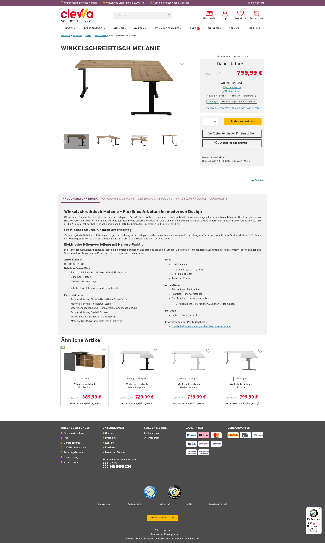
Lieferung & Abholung (155, 198)
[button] (255, 96)
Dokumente (218, 198)
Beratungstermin (73, 452)
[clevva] (84, 15)
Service (234, 28)
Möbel (69, 28)
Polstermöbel (94, 28)
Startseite (65, 36)
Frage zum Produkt (191, 198)
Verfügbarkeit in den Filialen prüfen (231, 133)
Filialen (214, 28)
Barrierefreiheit (218, 504)
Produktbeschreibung (80, 198)
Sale (193, 28)
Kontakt (109, 443)
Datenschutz (135, 504)
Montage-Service (233, 91)
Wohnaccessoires (167, 28)
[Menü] (320, 509)
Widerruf (165, 504)
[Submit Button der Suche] (169, 15)
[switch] (313, 530)
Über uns (110, 433)
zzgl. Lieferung (234, 87)
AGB (189, 504)
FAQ (65, 438)
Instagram (153, 438)
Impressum (104, 504)
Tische (88, 36)
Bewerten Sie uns (115, 452)
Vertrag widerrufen (162, 517)
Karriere (110, 448)
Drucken (259, 180)
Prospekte (111, 438)
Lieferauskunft (71, 443)
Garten (139, 28)
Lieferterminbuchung (75, 448)
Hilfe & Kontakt (255, 3)
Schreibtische (101, 36)
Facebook (153, 433)
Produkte (77, 36)
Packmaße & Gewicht (118, 198)
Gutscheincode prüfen (232, 143)
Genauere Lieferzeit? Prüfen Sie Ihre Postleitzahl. (232, 108)
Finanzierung (70, 457)
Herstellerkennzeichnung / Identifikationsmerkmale (201, 326)
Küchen (119, 28)
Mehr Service (71, 462)
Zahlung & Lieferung (74, 433)
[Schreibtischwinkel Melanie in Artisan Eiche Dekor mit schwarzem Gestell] (76, 142)
